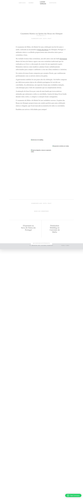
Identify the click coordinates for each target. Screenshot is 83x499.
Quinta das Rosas (42, 49)
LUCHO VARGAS (41, 3)
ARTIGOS (22, 2)
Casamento (41, 35)
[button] (73, 495)
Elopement (63, 58)
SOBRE (31, 2)
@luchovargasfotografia (41, 243)
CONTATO (52, 2)
